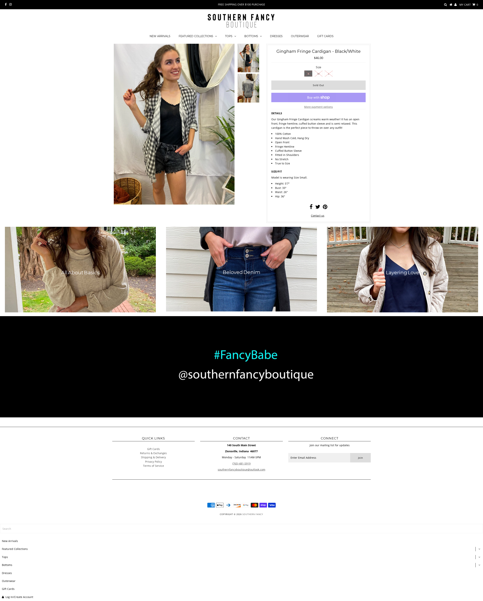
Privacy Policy (153, 461)
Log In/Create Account (19, 597)
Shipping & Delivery (153, 457)
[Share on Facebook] (311, 207)
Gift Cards (325, 36)
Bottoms (251, 36)
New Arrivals (160, 36)
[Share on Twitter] (317, 207)
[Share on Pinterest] (325, 207)
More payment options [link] (318, 107)
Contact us (317, 215)
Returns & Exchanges (153, 453)
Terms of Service (153, 466)
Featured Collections (196, 36)
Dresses (276, 36)
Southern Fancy (252, 514)
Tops (228, 36)
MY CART (468, 4)
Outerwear (300, 36)
